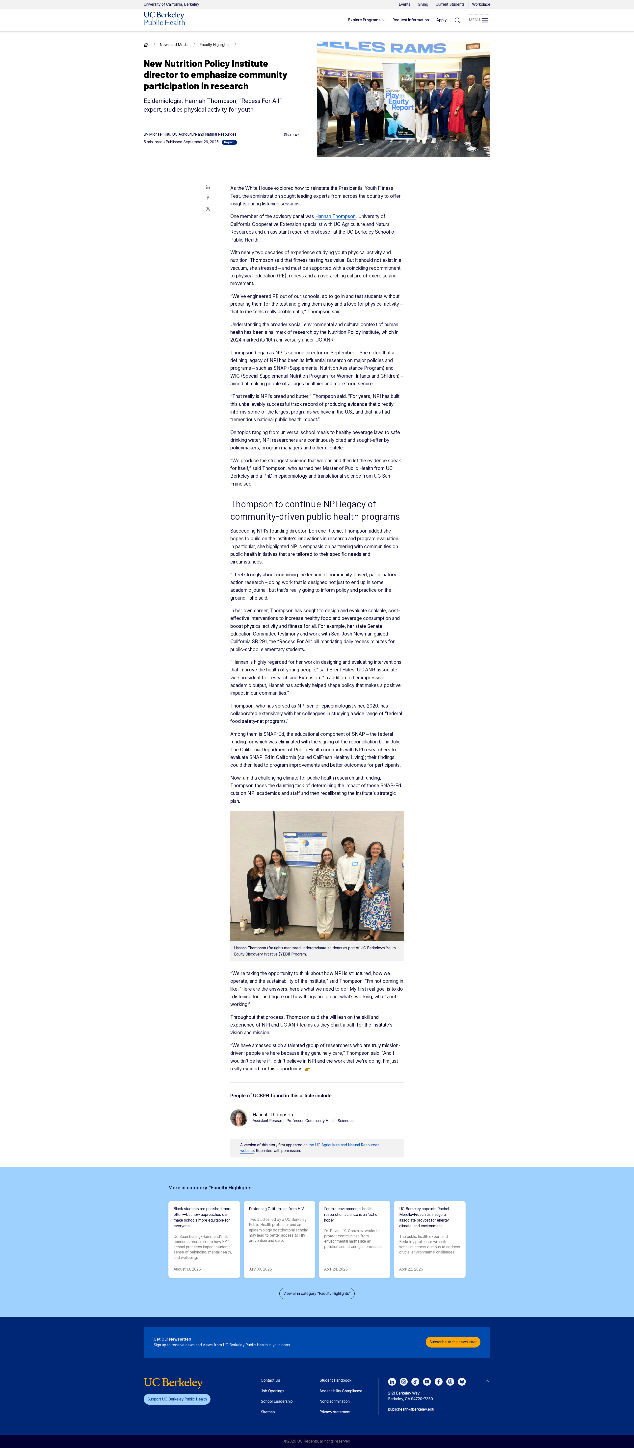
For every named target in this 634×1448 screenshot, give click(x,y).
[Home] (146, 44)
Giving (423, 4)
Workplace (481, 4)
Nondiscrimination (334, 1401)
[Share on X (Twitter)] (208, 208)
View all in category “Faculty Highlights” (317, 1293)
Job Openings (272, 1391)
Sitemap (268, 1412)
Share (289, 134)
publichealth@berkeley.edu (411, 1409)
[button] (366, 20)
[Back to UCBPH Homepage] (164, 20)
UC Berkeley (171, 4)
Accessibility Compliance (340, 1391)
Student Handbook (335, 1380)
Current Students (450, 4)
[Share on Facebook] (208, 198)
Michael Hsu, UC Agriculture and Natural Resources (193, 134)
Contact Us (270, 1380)
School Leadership (277, 1401)
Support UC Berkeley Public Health (177, 1399)
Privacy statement (334, 1412)
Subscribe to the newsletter (453, 1342)
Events (404, 4)
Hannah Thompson (335, 216)
